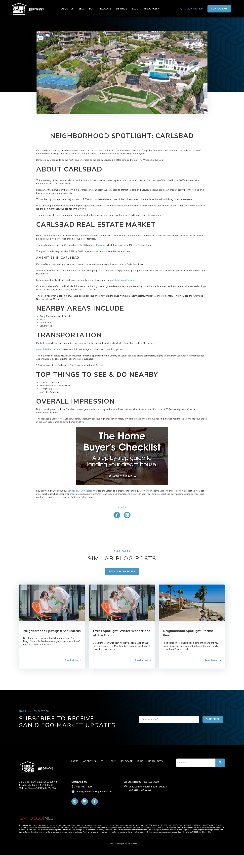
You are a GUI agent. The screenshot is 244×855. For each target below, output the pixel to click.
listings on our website (80, 490)
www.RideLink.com (46, 349)
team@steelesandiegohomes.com (94, 791)
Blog (135, 8)
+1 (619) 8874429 (193, 8)
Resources (155, 761)
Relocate (105, 8)
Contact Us (219, 8)
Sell (81, 8)
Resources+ (151, 8)
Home (74, 761)
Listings (121, 8)
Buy (91, 8)
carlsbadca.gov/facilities (123, 280)
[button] (29, 8)
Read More (72, 660)
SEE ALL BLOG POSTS (122, 571)
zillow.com (100, 245)
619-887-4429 (84, 786)
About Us (67, 8)
